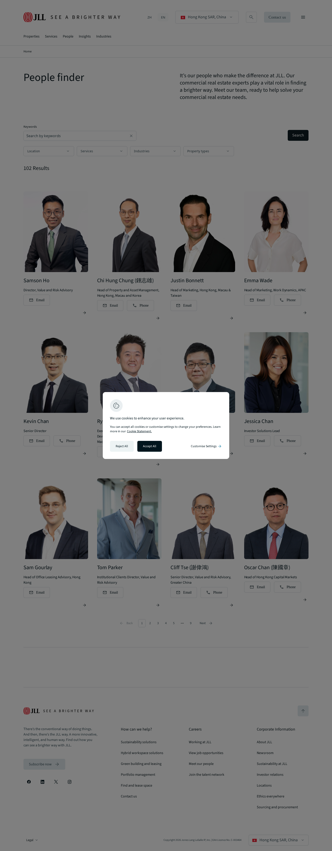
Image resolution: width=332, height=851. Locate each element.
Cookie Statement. (139, 431)
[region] (166, 425)
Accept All (149, 446)
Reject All (122, 446)
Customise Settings (206, 446)
